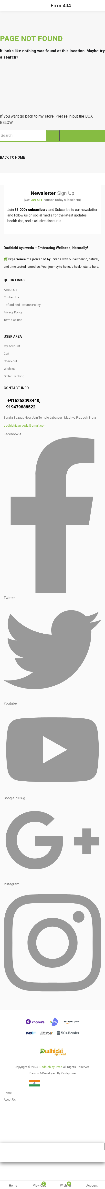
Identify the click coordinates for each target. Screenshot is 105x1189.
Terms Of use (13, 320)
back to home (12, 157)
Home (13, 1185)
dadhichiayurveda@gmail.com (25, 425)
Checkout (10, 361)
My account (12, 346)
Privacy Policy (13, 312)
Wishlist (9, 368)
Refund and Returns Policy (22, 305)
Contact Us (11, 297)
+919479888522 (19, 406)
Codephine (68, 1073)
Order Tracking (14, 376)
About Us (10, 290)
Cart (6, 353)
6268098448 (27, 400)
